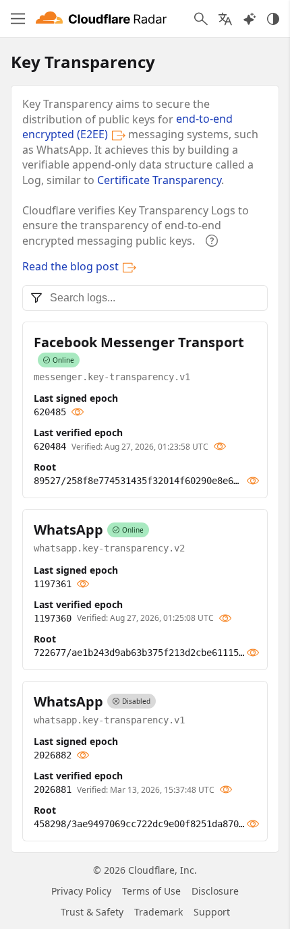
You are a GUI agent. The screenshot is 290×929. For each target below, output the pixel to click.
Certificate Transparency (159, 180)
